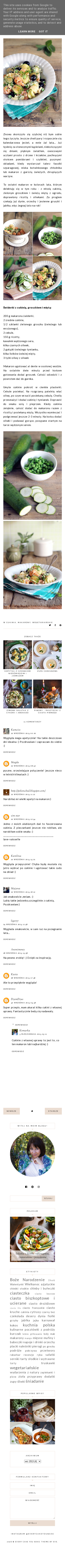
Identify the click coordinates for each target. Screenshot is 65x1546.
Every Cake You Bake (27, 1542)
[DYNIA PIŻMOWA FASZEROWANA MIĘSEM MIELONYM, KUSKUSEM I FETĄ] (21, 1443)
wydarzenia (18, 1372)
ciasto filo (15, 1308)
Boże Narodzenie (27, 1279)
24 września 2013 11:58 (15, 924)
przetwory (47, 1350)
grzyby (14, 1320)
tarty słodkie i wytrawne (37, 1359)
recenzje (29, 1354)
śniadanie (35, 1381)
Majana (15, 888)
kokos (14, 1325)
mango (28, 1338)
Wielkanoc (32, 1284)
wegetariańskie (42, 622)
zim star (15, 816)
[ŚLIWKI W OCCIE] (21, 1420)
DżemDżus (17, 999)
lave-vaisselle (11, 839)
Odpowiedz (9, 752)
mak (52, 1333)
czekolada (17, 1316)
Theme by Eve (49, 1542)
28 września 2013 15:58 (15, 953)
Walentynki (17, 1284)
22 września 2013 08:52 (23, 766)
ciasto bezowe (45, 1293)
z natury (33, 1372)
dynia (42, 1316)
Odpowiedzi (21, 1025)
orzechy (49, 1342)
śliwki (21, 1381)
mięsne (38, 1338)
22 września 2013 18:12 (23, 892)
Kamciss (15, 730)
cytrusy (35, 1312)
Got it (43, 31)
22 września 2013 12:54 (23, 819)
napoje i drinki (33, 1342)
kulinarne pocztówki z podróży (32, 1329)
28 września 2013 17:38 (23, 978)
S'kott (51, 1280)
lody (46, 1333)
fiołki (51, 1316)
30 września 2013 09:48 (23, 1003)
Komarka (25, 1031)
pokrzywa (31, 1350)
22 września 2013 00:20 (23, 733)
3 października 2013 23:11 (33, 1034)
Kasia (14, 974)
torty (13, 1363)
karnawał (48, 1320)
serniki (15, 1359)
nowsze (11, 1111)
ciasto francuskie (34, 1307)
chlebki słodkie (19, 1288)
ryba (39, 1354)
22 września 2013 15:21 (23, 859)
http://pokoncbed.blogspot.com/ (28, 791)
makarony (24, 622)
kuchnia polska (39, 1324)
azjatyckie (48, 1284)
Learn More (27, 31)
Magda (15, 762)
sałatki (50, 1354)
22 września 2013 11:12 (23, 794)
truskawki (48, 1363)
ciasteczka (20, 1293)
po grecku (49, 1346)
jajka (36, 1320)
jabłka (26, 1320)
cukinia (11, 622)
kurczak (15, 1333)
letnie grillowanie (32, 1334)
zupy (13, 1381)
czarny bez (48, 1311)
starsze (53, 1111)
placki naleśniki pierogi (26, 1346)
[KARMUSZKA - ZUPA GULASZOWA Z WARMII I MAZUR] (43, 1443)
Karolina (16, 856)
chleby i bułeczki (42, 1288)
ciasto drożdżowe (42, 1303)
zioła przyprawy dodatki (36, 1376)
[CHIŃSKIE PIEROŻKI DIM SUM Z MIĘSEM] (43, 1420)
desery (31, 1316)
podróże (16, 1350)
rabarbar (15, 1354)
